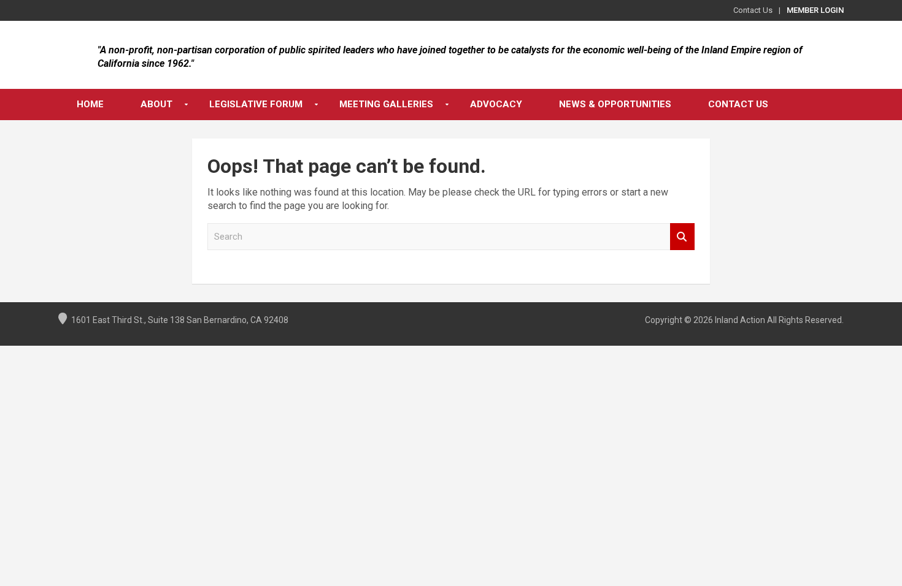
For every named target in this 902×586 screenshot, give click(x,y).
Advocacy (496, 104)
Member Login (815, 10)
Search (682, 237)
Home (90, 104)
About (156, 104)
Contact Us (753, 10)
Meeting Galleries (386, 104)
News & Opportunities (615, 104)
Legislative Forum (256, 104)
